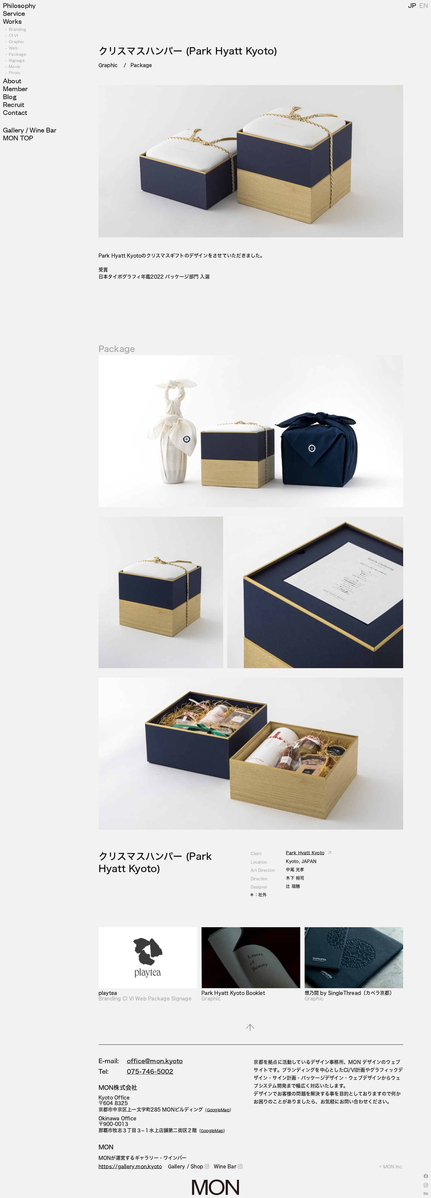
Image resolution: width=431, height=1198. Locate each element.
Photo (14, 72)
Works (12, 21)
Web (13, 48)
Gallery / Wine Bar (29, 129)
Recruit (14, 104)
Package (17, 54)
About (12, 80)
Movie (14, 66)
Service (14, 13)
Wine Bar (225, 1166)
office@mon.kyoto (155, 1061)
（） (218, 1109)
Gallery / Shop (185, 1166)
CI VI (13, 35)
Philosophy (19, 5)
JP (412, 5)
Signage (17, 60)
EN (423, 5)
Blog (9, 96)
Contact (15, 112)
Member (15, 88)
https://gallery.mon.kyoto (130, 1166)
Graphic (16, 41)
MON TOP (18, 137)
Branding (17, 29)
